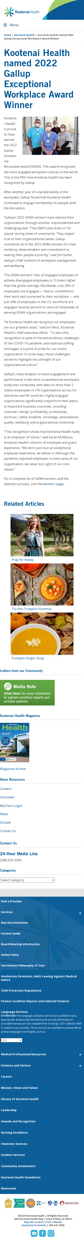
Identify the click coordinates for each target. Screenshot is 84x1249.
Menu (14, 24)
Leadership (9, 1110)
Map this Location (34, 1222)
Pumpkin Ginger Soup (28, 658)
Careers (6, 789)
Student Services (13, 1155)
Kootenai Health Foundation (20, 1177)
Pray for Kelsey (23, 560)
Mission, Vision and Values (19, 1088)
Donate (5, 822)
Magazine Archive (13, 769)
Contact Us (8, 831)
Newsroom (8, 1188)
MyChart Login (11, 806)
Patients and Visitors (16, 1065)
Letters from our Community (21, 670)
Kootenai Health (21, 12)
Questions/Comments (34, 1225)
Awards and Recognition (18, 1121)
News (4, 814)
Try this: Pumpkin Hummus (32, 609)
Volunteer (7, 797)
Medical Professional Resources (23, 1054)
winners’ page (53, 484)
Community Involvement (18, 1166)
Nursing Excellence (14, 1132)
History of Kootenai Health (20, 1099)
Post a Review (54, 1222)
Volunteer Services (14, 1144)
